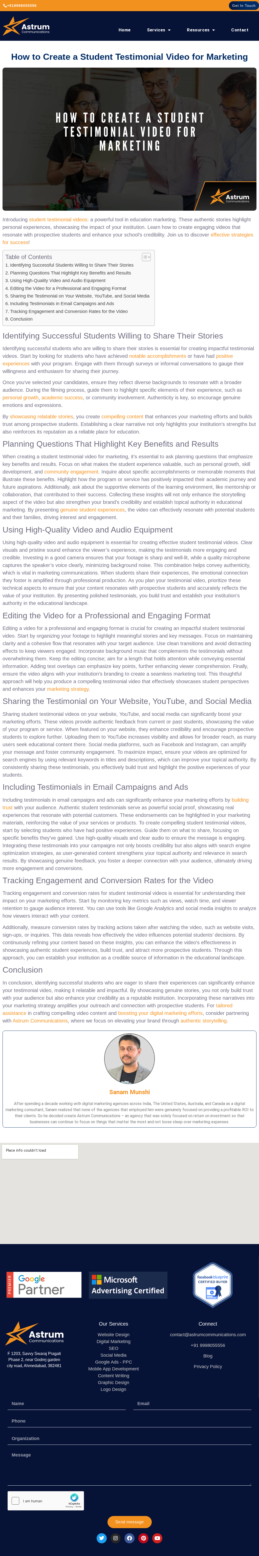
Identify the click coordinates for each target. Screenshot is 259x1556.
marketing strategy (68, 689)
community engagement (71, 472)
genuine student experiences (92, 510)
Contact (239, 29)
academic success (62, 397)
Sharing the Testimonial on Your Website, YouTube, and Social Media (79, 296)
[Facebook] (129, 1538)
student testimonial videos (58, 219)
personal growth (20, 397)
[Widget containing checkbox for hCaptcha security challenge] (46, 1500)
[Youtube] (157, 1538)
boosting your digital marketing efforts (160, 1013)
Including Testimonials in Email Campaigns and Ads (62, 303)
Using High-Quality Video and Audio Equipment (57, 280)
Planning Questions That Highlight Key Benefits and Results (70, 272)
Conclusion (21, 319)
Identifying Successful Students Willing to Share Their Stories (72, 265)
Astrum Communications (40, 1020)
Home (125, 29)
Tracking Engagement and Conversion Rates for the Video (69, 311)
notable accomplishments (157, 356)
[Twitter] (102, 1538)
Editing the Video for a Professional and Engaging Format (68, 288)
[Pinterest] (143, 1538)
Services (156, 29)
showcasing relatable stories (41, 416)
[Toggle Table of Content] (143, 257)
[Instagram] (116, 1538)
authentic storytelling (204, 1020)
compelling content (122, 416)
